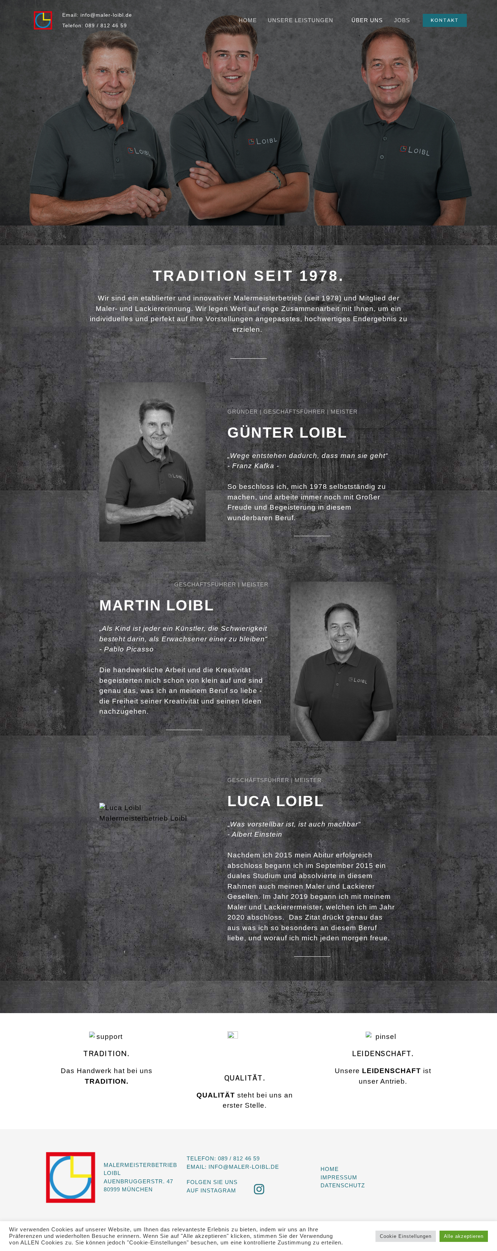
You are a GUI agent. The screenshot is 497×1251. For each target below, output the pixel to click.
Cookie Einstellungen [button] (406, 1236)
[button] (445, 20)
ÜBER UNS (367, 20)
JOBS (402, 20)
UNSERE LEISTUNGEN (300, 20)
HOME (248, 20)
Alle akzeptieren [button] (464, 1236)
